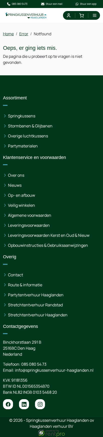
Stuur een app (88, 4)
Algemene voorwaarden (29, 215)
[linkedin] (24, 404)
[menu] (94, 15)
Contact (15, 275)
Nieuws (15, 185)
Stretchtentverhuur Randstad (35, 305)
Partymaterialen (23, 146)
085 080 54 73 (33, 364)
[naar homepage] (26, 15)
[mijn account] (68, 15)
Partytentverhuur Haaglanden (36, 295)
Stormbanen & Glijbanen (30, 126)
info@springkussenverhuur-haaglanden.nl (54, 370)
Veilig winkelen (21, 205)
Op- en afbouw (21, 195)
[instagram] (40, 404)
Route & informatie (25, 285)
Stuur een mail (54, 4)
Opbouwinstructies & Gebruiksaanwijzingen (48, 245)
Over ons (16, 175)
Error (23, 34)
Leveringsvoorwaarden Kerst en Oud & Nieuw (49, 235)
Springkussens (21, 116)
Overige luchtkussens (28, 136)
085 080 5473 (20, 4)
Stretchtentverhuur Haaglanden (38, 315)
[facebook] (8, 404)
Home (8, 34)
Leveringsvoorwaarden (29, 225)
